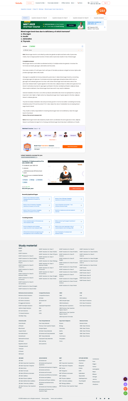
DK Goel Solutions (23, 311)
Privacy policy (45, 398)
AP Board (21, 326)
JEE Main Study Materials (45, 331)
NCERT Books (83, 268)
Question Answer (26, 9)
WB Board (21, 354)
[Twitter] (104, 398)
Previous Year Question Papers (47, 326)
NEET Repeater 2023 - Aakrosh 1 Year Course (93, 28)
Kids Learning (42, 341)
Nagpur (94, 364)
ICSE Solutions (83, 298)
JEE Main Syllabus (23, 376)
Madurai (81, 383)
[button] (27, 135)
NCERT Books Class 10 (85, 275)
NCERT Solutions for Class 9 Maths (68, 272)
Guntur (94, 366)
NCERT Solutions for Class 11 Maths (48, 251)
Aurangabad (96, 369)
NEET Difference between (66, 373)
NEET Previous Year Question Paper (68, 386)
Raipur (94, 371)
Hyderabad (82, 373)
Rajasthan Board (23, 343)
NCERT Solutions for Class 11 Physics (48, 254)
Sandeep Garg (22, 316)
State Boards (22, 323)
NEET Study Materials (44, 336)
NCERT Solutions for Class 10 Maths (68, 251)
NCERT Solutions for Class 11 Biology (48, 261)
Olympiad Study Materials (46, 338)
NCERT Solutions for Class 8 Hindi (88, 265)
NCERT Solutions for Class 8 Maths (89, 251)
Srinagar (95, 376)
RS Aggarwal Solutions (24, 303)
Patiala (80, 368)
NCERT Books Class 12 (85, 270)
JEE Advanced (42, 300)
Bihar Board (22, 328)
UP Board (21, 351)
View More (52, 140)
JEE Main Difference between (26, 373)
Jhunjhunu (95, 384)
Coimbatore (96, 359)
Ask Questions (43, 343)
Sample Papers (43, 328)
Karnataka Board (23, 333)
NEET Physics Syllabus (65, 378)
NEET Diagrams (63, 371)
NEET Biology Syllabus (64, 383)
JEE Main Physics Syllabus (25, 378)
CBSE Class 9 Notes (85, 333)
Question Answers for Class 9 (101, 18)
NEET (40, 303)
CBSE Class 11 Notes (85, 328)
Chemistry (62, 328)
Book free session (72, 146)
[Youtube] (108, 398)
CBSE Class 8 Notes (85, 336)
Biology (41, 9)
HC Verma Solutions (24, 298)
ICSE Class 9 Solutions (85, 303)
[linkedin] (100, 398)
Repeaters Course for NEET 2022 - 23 (94, 22)
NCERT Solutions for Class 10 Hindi (68, 267)
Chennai (81, 363)
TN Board (21, 348)
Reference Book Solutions (25, 295)
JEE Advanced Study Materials (47, 333)
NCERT (20, 251)
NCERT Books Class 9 (85, 278)
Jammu (95, 379)
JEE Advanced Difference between (48, 375)
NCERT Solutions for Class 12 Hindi (27, 288)
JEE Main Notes (22, 368)
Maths (61, 331)
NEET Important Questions (66, 363)
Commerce (62, 336)
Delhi (80, 371)
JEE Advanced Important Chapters (48, 367)
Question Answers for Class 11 (59, 18)
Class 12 (35, 9)
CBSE (60, 295)
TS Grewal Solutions (24, 313)
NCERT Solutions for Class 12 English (28, 286)
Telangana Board (23, 346)
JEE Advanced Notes (44, 370)
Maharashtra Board (24, 338)
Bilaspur (95, 374)
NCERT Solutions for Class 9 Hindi (68, 285)
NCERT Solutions (23, 253)
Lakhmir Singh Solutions (25, 308)
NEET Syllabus (62, 376)
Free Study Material (44, 323)
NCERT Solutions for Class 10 (66, 249)
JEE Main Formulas (23, 371)
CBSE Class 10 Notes (85, 331)
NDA (40, 308)
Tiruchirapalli (82, 381)
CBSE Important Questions (66, 305)
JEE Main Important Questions (27, 363)
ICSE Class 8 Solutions (85, 305)
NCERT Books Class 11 (85, 273)
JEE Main (41, 298)
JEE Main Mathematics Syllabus (27, 381)
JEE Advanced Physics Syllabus (47, 380)
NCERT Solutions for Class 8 (87, 249)
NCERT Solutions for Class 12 (26, 256)
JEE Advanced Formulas (45, 372)
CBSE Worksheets (63, 303)
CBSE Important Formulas (66, 316)
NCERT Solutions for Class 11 (46, 249)
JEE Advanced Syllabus (45, 377)
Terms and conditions (56, 398)
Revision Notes (83, 323)
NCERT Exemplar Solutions (25, 305)
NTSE (40, 313)
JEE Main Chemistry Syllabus (26, 383)
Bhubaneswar (96, 382)
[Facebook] (96, 399)
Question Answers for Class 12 (39, 18)
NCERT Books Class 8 (85, 280)
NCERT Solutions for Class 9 (66, 269)
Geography (62, 338)
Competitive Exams (44, 295)
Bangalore (81, 365)
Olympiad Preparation (45, 305)
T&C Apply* (37, 149)
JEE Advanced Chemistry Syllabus (48, 387)
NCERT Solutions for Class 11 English (48, 276)
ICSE (81, 295)
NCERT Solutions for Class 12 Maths (28, 258)
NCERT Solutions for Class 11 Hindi (47, 278)
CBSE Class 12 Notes (85, 326)
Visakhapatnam (83, 378)
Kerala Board (22, 336)
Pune (94, 361)
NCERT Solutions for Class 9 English (68, 278)
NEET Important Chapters (66, 365)
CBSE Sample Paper (64, 300)
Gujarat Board (22, 331)
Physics (61, 323)
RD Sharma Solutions (24, 300)
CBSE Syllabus (63, 298)
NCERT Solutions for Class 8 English (89, 258)
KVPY (40, 311)
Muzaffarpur (82, 360)
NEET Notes (62, 368)
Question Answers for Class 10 (80, 18)
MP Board (21, 341)
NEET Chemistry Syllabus (65, 381)
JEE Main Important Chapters (26, 365)
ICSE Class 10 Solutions (85, 300)
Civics (60, 341)
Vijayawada (82, 376)
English (61, 333)
